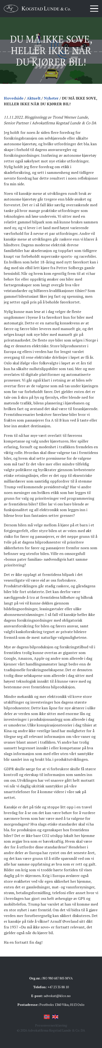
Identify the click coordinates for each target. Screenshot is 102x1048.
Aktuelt (34, 98)
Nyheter (51, 98)
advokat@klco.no (57, 995)
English (55, 1017)
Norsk (47, 1017)
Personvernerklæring (51, 1025)
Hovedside (13, 98)
